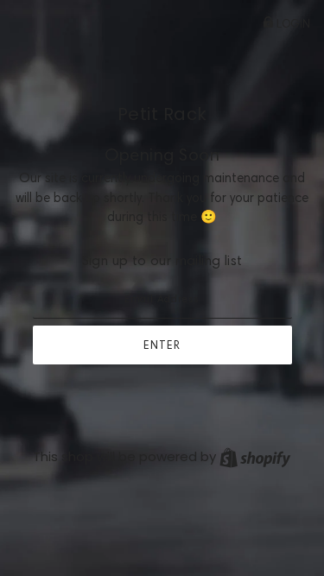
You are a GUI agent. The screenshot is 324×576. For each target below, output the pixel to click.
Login (292, 23)
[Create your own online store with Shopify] (254, 457)
